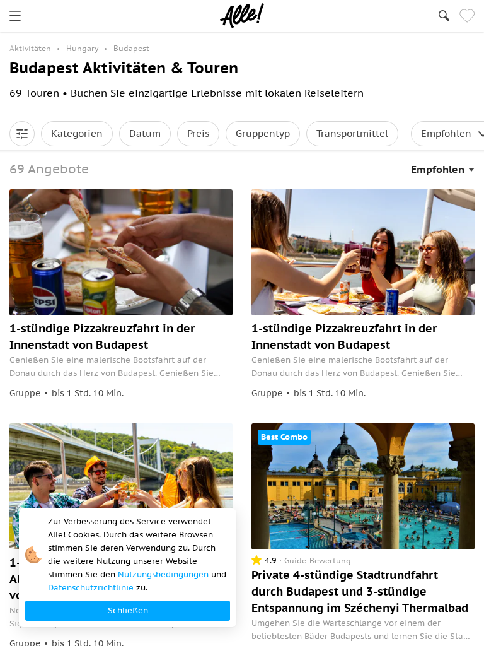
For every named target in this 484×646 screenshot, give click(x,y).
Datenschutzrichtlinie (91, 587)
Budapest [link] (131, 48)
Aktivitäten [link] (30, 48)
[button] (22, 133)
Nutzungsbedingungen (163, 574)
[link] (15, 15)
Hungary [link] (82, 48)
